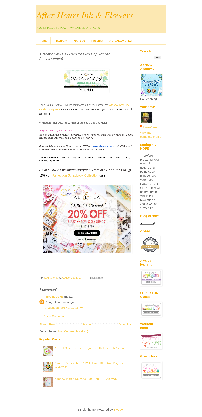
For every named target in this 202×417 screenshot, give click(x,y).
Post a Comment (54, 316)
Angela (43, 130)
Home (43, 40)
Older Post (125, 324)
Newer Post (47, 324)
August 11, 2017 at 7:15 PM (61, 130)
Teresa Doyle (54, 296)
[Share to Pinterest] (101, 278)
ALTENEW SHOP (121, 40)
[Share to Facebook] (99, 278)
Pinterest (97, 40)
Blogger (119, 409)
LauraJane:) (151, 127)
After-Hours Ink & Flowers (84, 15)
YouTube (79, 40)
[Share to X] (96, 278)
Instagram (60, 40)
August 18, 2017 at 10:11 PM (64, 307)
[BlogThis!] (93, 278)
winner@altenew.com (103, 146)
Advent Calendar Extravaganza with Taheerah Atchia (89, 348)
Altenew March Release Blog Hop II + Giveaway (86, 378)
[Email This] (91, 278)
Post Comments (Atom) (72, 331)
